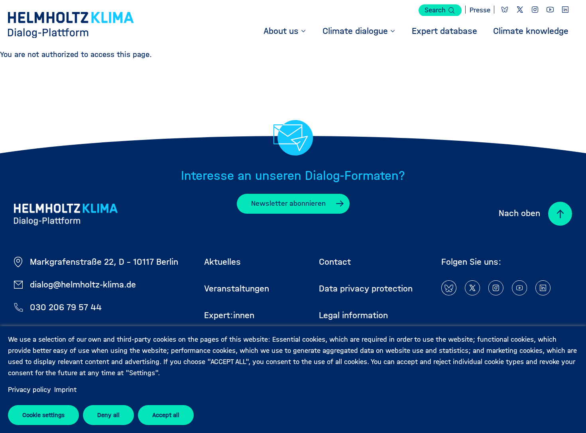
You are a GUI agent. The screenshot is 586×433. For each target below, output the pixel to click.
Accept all (165, 415)
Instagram (535, 9)
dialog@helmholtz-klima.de (83, 284)
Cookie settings (43, 415)
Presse (480, 10)
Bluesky (504, 9)
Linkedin (565, 9)
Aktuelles (222, 261)
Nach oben (519, 213)
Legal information (353, 315)
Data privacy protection (366, 288)
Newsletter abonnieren (288, 203)
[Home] (71, 26)
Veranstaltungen (236, 288)
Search (435, 10)
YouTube (550, 9)
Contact (335, 261)
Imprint (65, 390)
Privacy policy (29, 390)
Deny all (108, 415)
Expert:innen (229, 315)
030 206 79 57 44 (66, 307)
